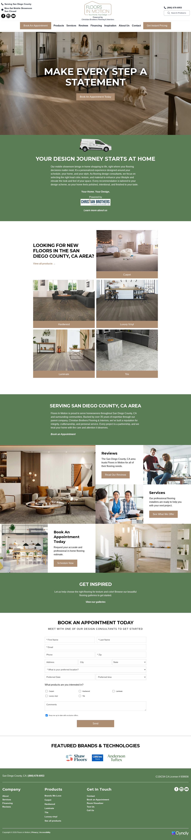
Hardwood (86, 691)
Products (59, 25)
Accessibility (44, 832)
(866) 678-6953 (174, 7)
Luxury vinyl (53, 696)
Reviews (83, 25)
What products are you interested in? (64, 684)
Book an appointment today (95, 97)
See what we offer (163, 514)
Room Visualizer (95, 803)
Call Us (90, 810)
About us (124, 25)
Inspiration (110, 25)
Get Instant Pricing (157, 25)
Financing (96, 25)
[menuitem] (66, 795)
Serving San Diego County (17, 4)
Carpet (51, 691)
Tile (83, 696)
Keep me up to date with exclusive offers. (63, 715)
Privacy (34, 832)
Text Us (90, 807)
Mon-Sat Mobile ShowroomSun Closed (18, 9)
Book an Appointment (36, 25)
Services (71, 25)
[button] (58, 26)
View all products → (44, 263)
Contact (136, 25)
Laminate (119, 691)
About (5, 796)
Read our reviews (115, 474)
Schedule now (65, 563)
